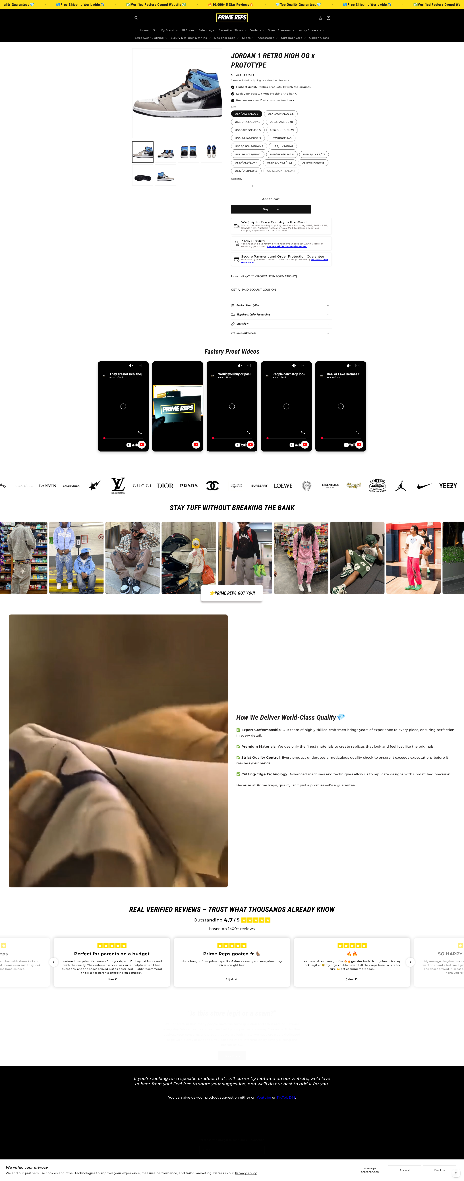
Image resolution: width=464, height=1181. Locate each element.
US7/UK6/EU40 (281, 138)
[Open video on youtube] (142, 445)
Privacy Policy (246, 1173)
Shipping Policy (268, 1126)
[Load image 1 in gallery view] (142, 152)
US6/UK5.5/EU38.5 (248, 130)
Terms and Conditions (191, 1126)
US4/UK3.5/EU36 (246, 113)
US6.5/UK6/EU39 (282, 130)
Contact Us (290, 1126)
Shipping (255, 80)
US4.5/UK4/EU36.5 (281, 113)
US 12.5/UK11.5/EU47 (283, 171)
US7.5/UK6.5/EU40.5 (249, 146)
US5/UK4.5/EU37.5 (247, 122)
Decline (439, 1170)
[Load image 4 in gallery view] (211, 152)
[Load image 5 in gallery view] (142, 174)
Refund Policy (244, 1126)
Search (168, 1126)
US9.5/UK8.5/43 (314, 154)
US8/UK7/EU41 (283, 146)
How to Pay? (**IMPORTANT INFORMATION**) (264, 276)
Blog (211, 1132)
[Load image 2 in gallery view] (165, 152)
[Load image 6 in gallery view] (165, 174)
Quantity (236, 178)
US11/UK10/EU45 (313, 162)
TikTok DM (286, 1098)
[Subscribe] (260, 1150)
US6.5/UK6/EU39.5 (248, 138)
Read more (232, 1055)
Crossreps (275, 1029)
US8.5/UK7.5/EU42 (248, 154)
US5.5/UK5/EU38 (281, 122)
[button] (136, 18)
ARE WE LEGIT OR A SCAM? (237, 1132)
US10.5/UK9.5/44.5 (280, 162)
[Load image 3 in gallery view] (188, 152)
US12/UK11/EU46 (246, 170)
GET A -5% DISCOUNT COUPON (253, 289)
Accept (404, 1170)
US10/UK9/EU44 (246, 162)
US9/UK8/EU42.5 (282, 154)
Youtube (264, 1098)
